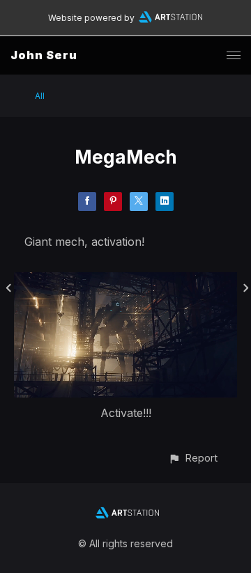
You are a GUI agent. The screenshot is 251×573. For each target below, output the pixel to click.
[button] (192, 458)
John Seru (43, 55)
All (40, 96)
